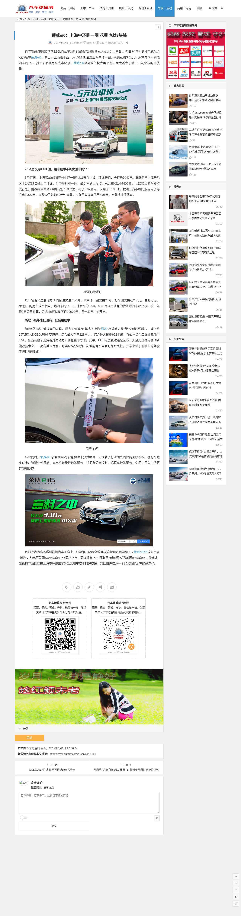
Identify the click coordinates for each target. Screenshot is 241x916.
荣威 (29, 737)
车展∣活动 (165, 8)
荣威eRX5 (140, 552)
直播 (199, 8)
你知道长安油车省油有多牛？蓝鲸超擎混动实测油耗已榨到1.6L (205, 100)
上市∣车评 (87, 8)
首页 (19, 19)
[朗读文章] (127, 43)
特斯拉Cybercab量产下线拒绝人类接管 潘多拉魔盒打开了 (205, 117)
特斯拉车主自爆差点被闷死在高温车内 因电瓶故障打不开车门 (205, 287)
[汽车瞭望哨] (34, 11)
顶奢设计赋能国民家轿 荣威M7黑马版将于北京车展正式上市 (205, 353)
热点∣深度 (68, 8)
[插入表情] (157, 818)
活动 (43, 19)
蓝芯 (104, 329)
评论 (89, 42)
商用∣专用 (184, 8)
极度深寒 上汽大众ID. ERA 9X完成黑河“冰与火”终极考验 (204, 151)
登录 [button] (214, 8)
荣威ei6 (36, 57)
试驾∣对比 (107, 8)
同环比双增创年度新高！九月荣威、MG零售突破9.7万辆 (205, 473)
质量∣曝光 (126, 8)
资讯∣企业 (145, 8)
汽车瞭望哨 (33, 748)
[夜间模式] (236, 897)
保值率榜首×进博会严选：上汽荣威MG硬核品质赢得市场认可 (205, 456)
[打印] (94, 42)
